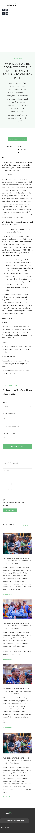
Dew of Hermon (21, 139)
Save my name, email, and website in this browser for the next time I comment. (17, 502)
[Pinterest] (18, 152)
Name (5, 402)
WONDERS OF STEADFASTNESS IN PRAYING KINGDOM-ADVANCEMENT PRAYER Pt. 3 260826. (17, 760)
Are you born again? (10, 433)
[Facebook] (18, 150)
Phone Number (9, 414)
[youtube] (7, 10)
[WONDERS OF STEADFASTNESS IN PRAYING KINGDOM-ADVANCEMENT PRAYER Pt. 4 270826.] (17, 674)
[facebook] (3, 10)
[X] (21, 150)
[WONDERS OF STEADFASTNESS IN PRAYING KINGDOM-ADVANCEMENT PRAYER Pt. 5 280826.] (17, 609)
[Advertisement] (17, 34)
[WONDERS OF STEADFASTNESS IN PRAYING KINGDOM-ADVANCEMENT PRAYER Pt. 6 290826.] (17, 543)
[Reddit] (24, 150)
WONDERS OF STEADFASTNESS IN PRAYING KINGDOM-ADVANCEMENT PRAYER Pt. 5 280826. (17, 625)
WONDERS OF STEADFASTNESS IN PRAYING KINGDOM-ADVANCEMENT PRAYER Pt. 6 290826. (17, 560)
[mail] (7, 13)
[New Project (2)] (10, 4)
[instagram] (3, 13)
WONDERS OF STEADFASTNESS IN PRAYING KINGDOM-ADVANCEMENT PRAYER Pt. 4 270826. (17, 691)
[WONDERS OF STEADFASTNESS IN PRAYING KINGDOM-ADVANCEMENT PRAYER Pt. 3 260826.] (17, 743)
